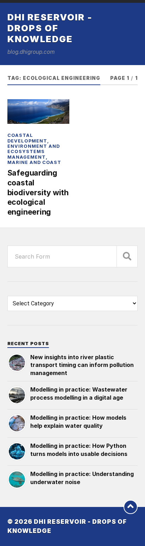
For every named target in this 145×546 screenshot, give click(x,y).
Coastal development (27, 138)
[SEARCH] (127, 256)
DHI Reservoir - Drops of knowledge (50, 28)
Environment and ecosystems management (33, 152)
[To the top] (131, 507)
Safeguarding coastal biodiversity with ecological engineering (38, 192)
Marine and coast (34, 162)
